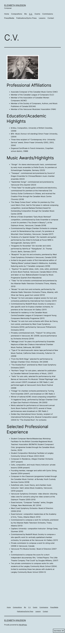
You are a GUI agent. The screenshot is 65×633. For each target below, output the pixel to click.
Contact (51, 18)
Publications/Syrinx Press (26, 18)
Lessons (42, 18)
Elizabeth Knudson (15, 5)
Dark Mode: (57, 631)
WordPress (23, 625)
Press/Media (9, 18)
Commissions (47, 14)
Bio (25, 14)
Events (37, 14)
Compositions (16, 14)
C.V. (30, 14)
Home (6, 14)
